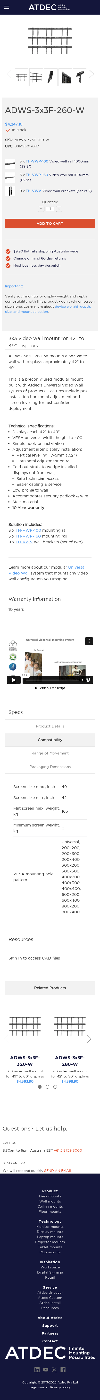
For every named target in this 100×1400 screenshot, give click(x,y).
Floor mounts (50, 1211)
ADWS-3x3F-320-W (25, 1061)
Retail (50, 1277)
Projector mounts (50, 1242)
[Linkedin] (37, 1369)
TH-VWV (24, 542)
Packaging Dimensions (50, 767)
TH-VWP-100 (28, 530)
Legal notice (38, 1387)
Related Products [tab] (50, 988)
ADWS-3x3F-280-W (70, 1061)
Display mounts (50, 1232)
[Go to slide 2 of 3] (47, 1087)
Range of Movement (50, 753)
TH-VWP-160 (28, 536)
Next (91, 73)
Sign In (15, 958)
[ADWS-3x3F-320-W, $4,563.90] (25, 1026)
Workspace (50, 1267)
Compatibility (50, 740)
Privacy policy (60, 1387)
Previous (9, 73)
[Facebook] (63, 1369)
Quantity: (50, 202)
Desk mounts (50, 1196)
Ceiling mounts (50, 1206)
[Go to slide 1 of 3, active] (40, 1087)
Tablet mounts (50, 1247)
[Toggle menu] (6, 6)
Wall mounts (50, 1201)
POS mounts (50, 1252)
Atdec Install (50, 1303)
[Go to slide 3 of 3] (55, 1087)
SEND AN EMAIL (58, 1171)
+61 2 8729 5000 (68, 1150)
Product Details (50, 726)
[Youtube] (45, 1369)
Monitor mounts (50, 1227)
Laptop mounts (50, 1237)
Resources (50, 1308)
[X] (54, 1369)
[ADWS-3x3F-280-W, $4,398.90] (70, 1026)
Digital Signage (50, 1272)
